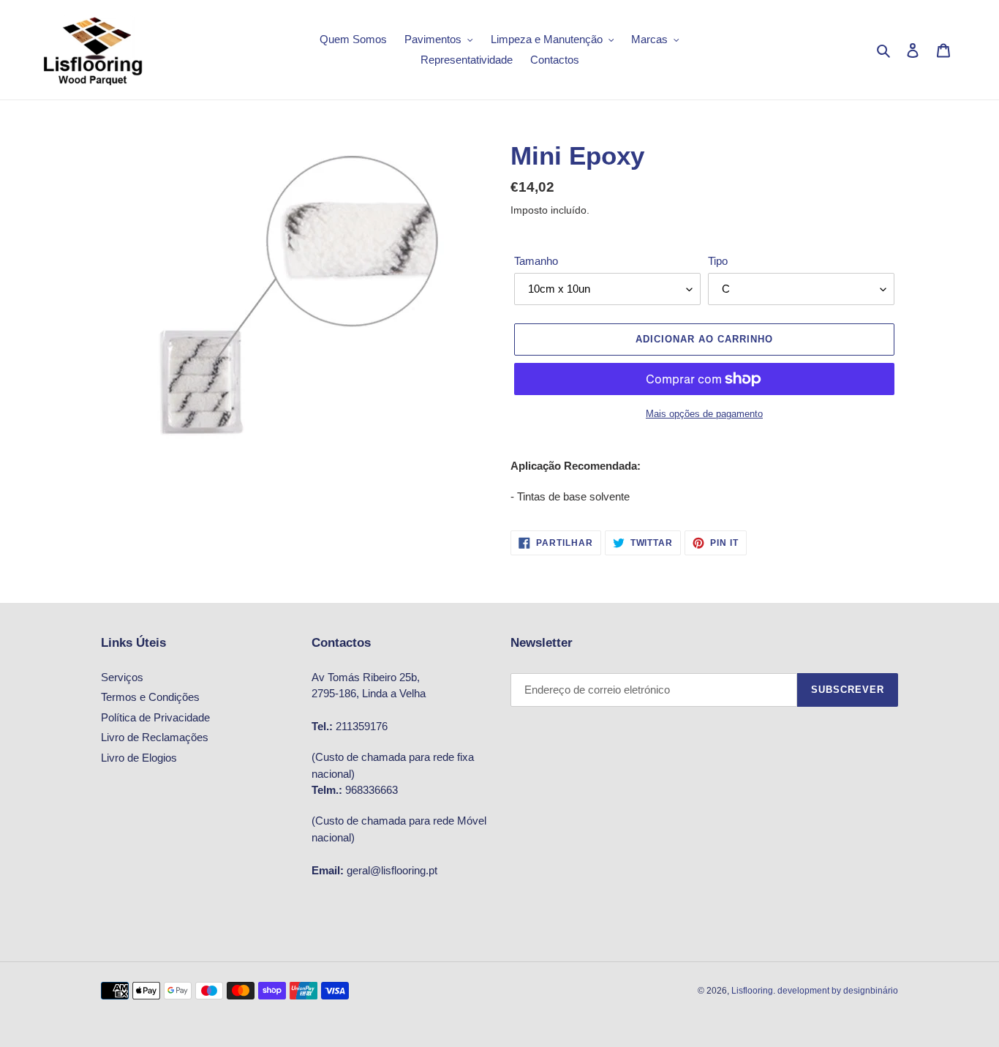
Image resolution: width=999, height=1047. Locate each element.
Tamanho (536, 261)
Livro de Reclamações (154, 737)
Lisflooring (752, 991)
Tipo (718, 261)
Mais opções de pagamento (704, 413)
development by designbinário (837, 991)
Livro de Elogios (139, 757)
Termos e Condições (150, 697)
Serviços (122, 677)
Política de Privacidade (155, 717)
